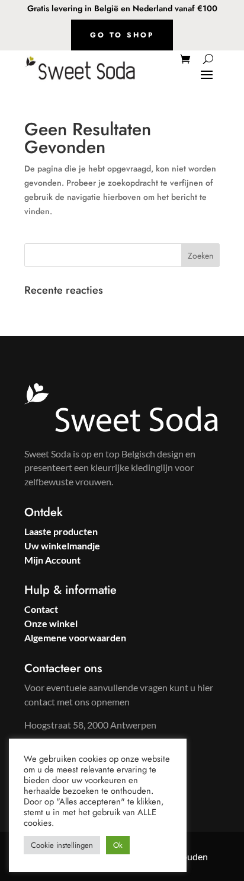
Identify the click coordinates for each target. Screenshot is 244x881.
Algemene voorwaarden (75, 637)
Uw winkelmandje (62, 545)
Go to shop (122, 35)
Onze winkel (51, 623)
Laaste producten (61, 531)
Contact (41, 609)
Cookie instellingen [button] (62, 845)
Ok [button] (118, 845)
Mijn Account (52, 559)
